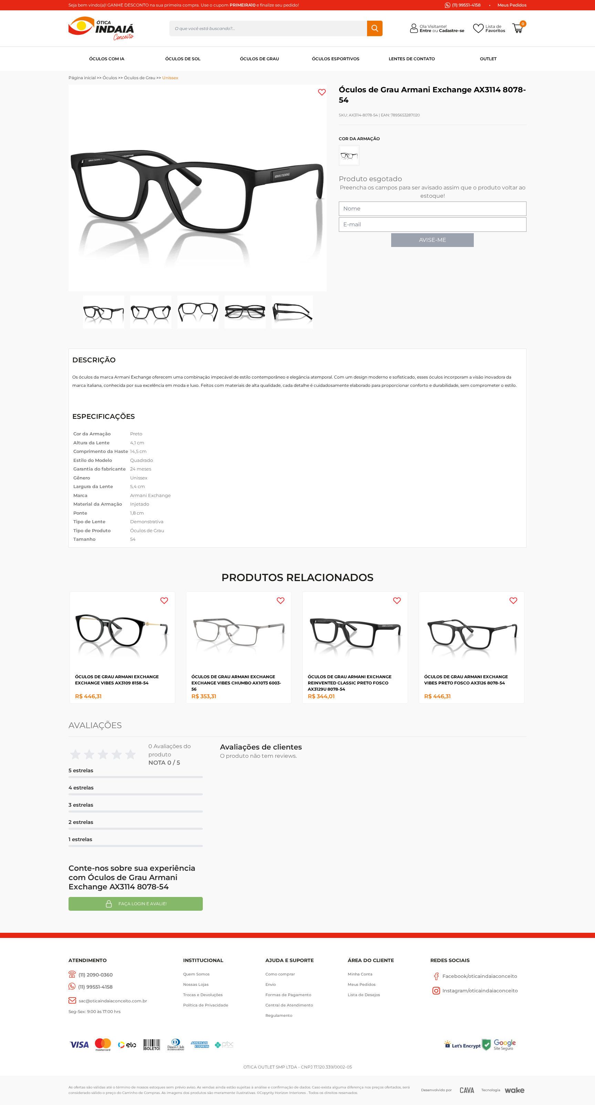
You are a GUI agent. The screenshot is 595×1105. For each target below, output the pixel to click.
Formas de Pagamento (288, 994)
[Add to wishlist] (322, 92)
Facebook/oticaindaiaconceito (479, 976)
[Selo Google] (503, 1044)
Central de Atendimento (289, 1005)
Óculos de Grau (139, 77)
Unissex (170, 77)
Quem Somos (196, 974)
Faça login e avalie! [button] (142, 903)
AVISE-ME (432, 240)
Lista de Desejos (364, 994)
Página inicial (82, 77)
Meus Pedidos (512, 5)
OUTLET (488, 58)
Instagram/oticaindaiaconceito (480, 991)
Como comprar (280, 974)
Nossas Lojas (196, 984)
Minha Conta (360, 974)
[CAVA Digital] (467, 1090)
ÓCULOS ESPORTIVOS (335, 58)
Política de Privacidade (205, 1005)
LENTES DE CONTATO (412, 58)
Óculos (110, 77)
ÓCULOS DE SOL (182, 58)
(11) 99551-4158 (466, 5)
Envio (270, 984)
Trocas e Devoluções (203, 994)
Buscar (375, 28)
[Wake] (514, 1090)
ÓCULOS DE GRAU (259, 58)
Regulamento (278, 1015)
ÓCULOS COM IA (106, 58)
